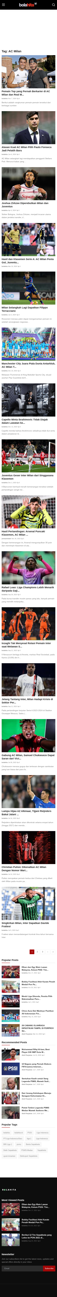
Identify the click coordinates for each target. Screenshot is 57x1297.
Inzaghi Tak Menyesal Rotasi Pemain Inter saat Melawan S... (26, 645)
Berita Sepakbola (33, 1144)
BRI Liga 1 (7, 1144)
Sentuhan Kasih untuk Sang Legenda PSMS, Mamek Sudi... (36, 1079)
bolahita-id (19, 1133)
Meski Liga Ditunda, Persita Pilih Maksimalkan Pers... (37, 997)
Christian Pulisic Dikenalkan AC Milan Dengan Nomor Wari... (24, 869)
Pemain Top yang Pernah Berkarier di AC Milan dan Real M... (26, 93)
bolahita (5, 98)
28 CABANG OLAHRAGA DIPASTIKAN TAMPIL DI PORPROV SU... (38, 1028)
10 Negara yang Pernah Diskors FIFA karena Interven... (36, 1065)
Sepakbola (41, 1150)
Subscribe (49, 1268)
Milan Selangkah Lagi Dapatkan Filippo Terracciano (25, 309)
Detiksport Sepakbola (28, 1156)
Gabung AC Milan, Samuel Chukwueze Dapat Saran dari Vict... (28, 757)
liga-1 (29, 1139)
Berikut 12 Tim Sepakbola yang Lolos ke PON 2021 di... (37, 1236)
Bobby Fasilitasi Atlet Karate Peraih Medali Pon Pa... (38, 983)
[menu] (3, 5)
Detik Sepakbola (10, 1150)
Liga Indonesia (42, 1133)
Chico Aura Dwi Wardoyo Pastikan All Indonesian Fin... (38, 1012)
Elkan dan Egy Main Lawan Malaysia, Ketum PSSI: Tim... (35, 968)
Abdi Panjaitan (27, 1034)
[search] (53, 5)
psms (19, 1144)
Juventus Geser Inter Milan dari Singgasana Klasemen (27, 477)
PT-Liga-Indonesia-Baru (12, 1139)
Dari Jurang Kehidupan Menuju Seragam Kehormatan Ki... (36, 1094)
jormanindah (6, 538)
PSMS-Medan (27, 1150)
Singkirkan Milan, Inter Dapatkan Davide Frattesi (25, 925)
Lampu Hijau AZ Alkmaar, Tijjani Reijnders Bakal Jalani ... (26, 813)
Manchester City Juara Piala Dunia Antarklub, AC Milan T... (28, 365)
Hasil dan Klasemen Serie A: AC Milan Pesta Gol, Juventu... (28, 261)
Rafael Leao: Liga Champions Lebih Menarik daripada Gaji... (28, 589)
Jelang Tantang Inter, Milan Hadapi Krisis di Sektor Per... (27, 701)
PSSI (30, 1133)
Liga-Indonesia (42, 1139)
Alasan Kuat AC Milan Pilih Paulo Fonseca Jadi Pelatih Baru (26, 149)
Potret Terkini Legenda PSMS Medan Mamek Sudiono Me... (35, 1109)
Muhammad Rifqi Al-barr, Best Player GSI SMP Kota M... (36, 1050)
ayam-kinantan (9, 1156)
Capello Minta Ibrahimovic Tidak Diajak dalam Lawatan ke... (25, 421)
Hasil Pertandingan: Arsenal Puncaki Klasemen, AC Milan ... (23, 533)
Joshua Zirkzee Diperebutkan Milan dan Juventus (25, 205)
